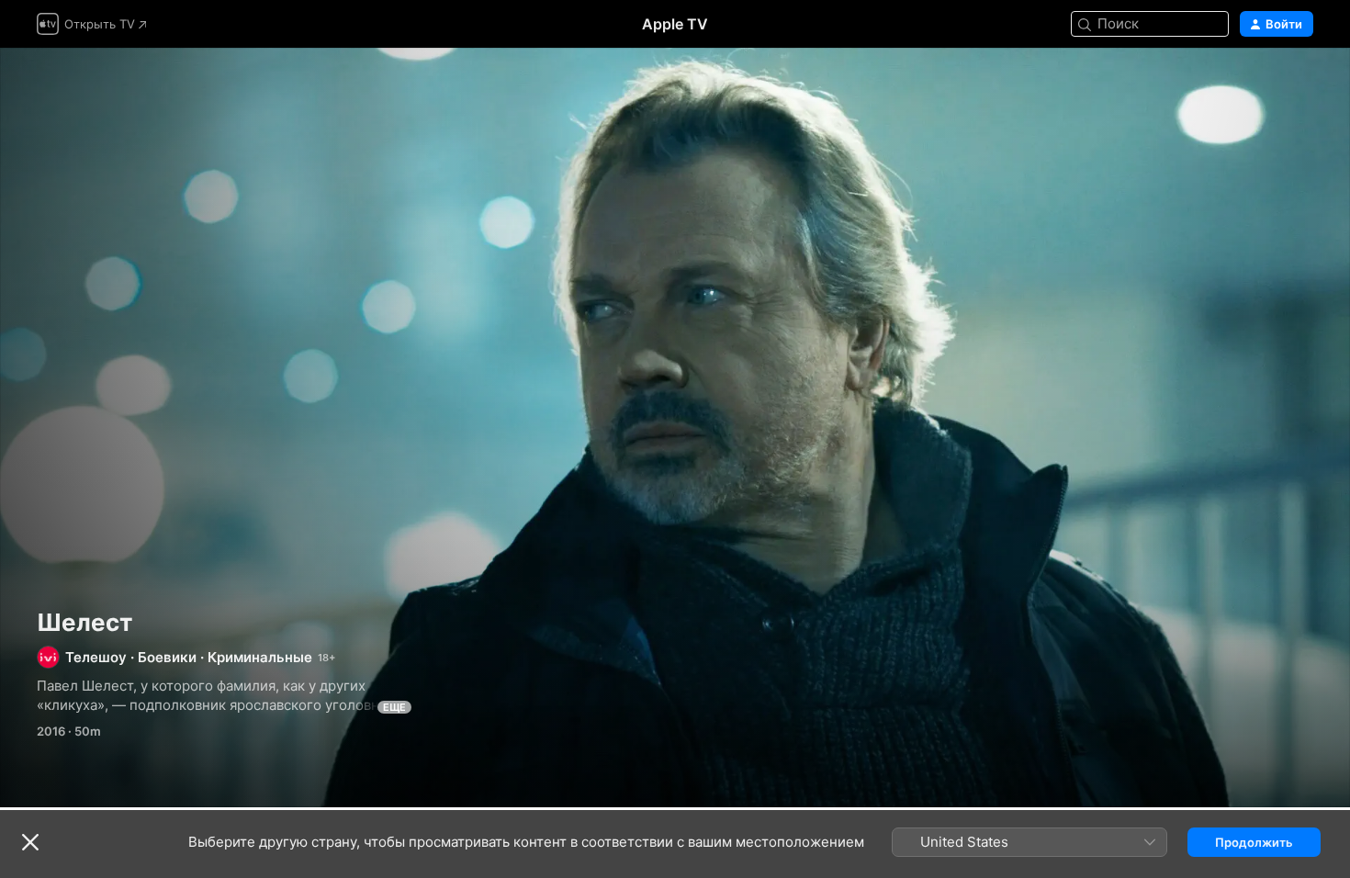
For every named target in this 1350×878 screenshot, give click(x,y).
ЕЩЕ (394, 707)
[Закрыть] (30, 842)
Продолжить (1254, 842)
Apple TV (675, 24)
